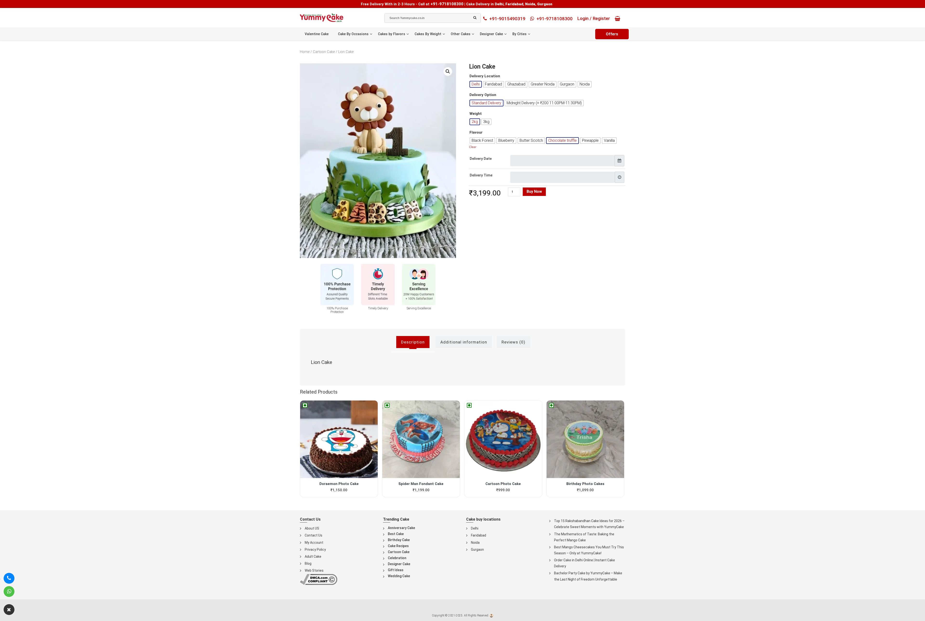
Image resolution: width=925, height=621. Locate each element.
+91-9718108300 (446, 3)
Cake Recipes (398, 546)
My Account (314, 542)
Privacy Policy (315, 549)
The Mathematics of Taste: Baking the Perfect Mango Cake (584, 537)
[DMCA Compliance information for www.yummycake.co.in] (318, 579)
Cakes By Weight (428, 34)
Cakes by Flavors (391, 34)
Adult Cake (313, 556)
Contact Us (313, 535)
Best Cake (396, 534)
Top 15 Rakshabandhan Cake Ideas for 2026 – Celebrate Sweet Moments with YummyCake (589, 524)
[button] (447, 71)
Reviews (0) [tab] (513, 342)
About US (312, 528)
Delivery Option (482, 95)
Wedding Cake (399, 576)
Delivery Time (481, 175)
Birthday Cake (399, 540)
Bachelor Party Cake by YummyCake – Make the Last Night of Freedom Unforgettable (588, 576)
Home (305, 52)
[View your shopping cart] (618, 18)
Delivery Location (484, 76)
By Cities (519, 34)
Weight (475, 114)
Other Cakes (460, 34)
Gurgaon (477, 549)
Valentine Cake (317, 34)
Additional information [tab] (463, 342)
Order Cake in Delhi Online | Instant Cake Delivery (584, 563)
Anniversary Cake (401, 528)
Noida (475, 542)
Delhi (474, 528)
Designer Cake (491, 34)
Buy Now (534, 191)
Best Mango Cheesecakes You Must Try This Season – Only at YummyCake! (589, 550)
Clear (472, 147)
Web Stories (314, 570)
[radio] (475, 84)
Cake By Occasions (353, 34)
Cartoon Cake (324, 52)
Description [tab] (413, 342)
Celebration (397, 558)
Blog (308, 563)
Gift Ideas (395, 570)
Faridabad (478, 535)
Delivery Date (481, 158)
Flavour (475, 132)
